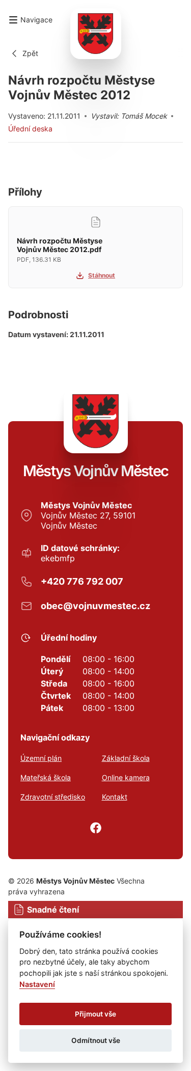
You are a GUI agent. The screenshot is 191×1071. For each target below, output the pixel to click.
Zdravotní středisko (52, 797)
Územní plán (41, 758)
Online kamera (126, 777)
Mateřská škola (45, 777)
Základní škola (126, 758)
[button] (30, 20)
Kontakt (114, 797)
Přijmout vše (95, 1014)
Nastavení (37, 984)
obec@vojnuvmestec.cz (95, 605)
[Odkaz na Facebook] (95, 828)
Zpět (30, 53)
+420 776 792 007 (82, 581)
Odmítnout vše (95, 1040)
